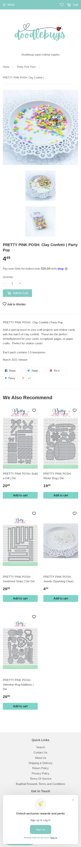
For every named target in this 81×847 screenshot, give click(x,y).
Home (6, 66)
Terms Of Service (40, 778)
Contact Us (40, 752)
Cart (75, 4)
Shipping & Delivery (40, 763)
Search (40, 747)
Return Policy (40, 768)
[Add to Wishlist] (34, 410)
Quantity (8, 276)
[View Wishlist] (62, 4)
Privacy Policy (40, 773)
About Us (40, 757)
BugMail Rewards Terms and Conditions (40, 783)
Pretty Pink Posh (26, 66)
